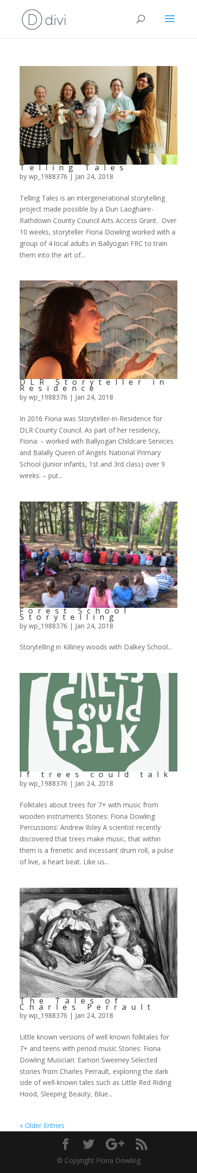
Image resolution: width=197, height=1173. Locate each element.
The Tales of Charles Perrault (87, 1003)
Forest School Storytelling (75, 613)
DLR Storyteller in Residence (94, 385)
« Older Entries (42, 1125)
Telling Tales (74, 167)
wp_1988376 (48, 176)
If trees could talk (96, 774)
